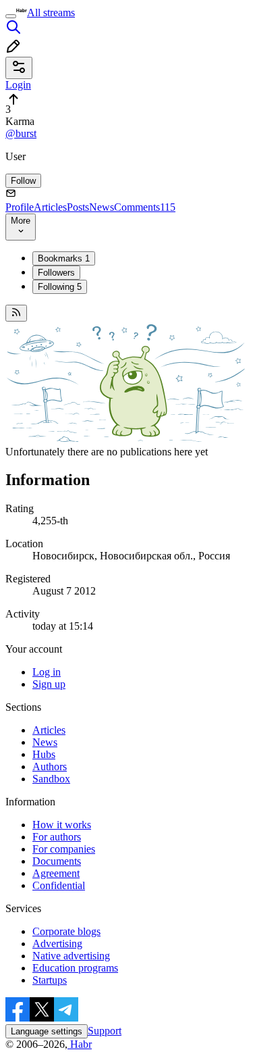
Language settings (46, 1031)
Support (104, 1030)
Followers (56, 273)
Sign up (48, 684)
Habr (79, 1044)
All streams (51, 12)
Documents (56, 861)
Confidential (58, 885)
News (101, 207)
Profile (19, 207)
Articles (50, 207)
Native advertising (71, 955)
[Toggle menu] (10, 16)
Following (60, 287)
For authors (56, 837)
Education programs (75, 968)
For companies (63, 849)
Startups (49, 980)
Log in (46, 672)
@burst (20, 133)
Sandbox (51, 778)
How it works (61, 824)
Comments (144, 207)
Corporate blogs (66, 931)
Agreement (56, 873)
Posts (78, 207)
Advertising (57, 943)
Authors (49, 766)
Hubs (43, 754)
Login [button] (18, 85)
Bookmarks (64, 258)
